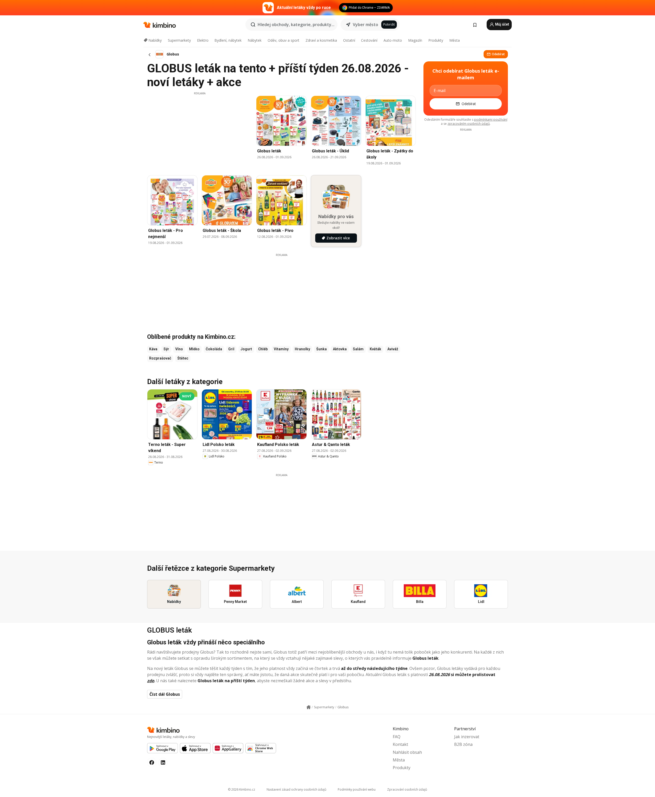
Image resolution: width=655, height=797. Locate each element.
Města (454, 40)
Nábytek (254, 40)
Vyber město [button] (365, 24)
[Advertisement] (199, 131)
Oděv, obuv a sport (283, 40)
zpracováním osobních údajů (468, 123)
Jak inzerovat (466, 736)
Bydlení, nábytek (228, 40)
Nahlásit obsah (407, 752)
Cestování (369, 40)
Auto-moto (393, 40)
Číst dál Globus (164, 694)
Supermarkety (179, 40)
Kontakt (400, 744)
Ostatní (349, 40)
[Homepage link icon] (309, 707)
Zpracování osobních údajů (407, 789)
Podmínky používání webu (357, 789)
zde (150, 680)
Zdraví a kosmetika (321, 40)
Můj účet (501, 24)
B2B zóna (463, 744)
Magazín (415, 40)
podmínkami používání (490, 119)
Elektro (203, 40)
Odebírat (498, 54)
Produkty (435, 40)
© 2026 (241, 789)
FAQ (396, 736)
